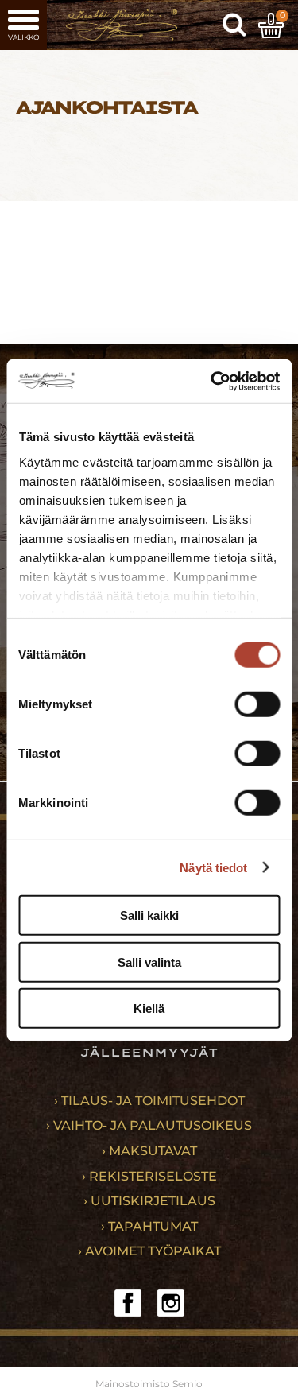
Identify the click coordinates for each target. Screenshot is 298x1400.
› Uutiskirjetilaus (149, 1200)
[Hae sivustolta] (234, 25)
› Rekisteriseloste (149, 1176)
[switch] (257, 704)
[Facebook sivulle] (127, 1303)
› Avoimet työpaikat (149, 1250)
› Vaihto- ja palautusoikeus (149, 1125)
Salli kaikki (149, 915)
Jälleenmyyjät (149, 1052)
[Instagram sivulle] (170, 1303)
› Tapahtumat (149, 1226)
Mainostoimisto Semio (149, 1384)
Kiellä (149, 1008)
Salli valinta (149, 961)
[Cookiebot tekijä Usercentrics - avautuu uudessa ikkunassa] (212, 380)
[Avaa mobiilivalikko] (23, 25)
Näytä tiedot (213, 867)
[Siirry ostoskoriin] (271, 25)
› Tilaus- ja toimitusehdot (149, 1100)
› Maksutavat (149, 1150)
